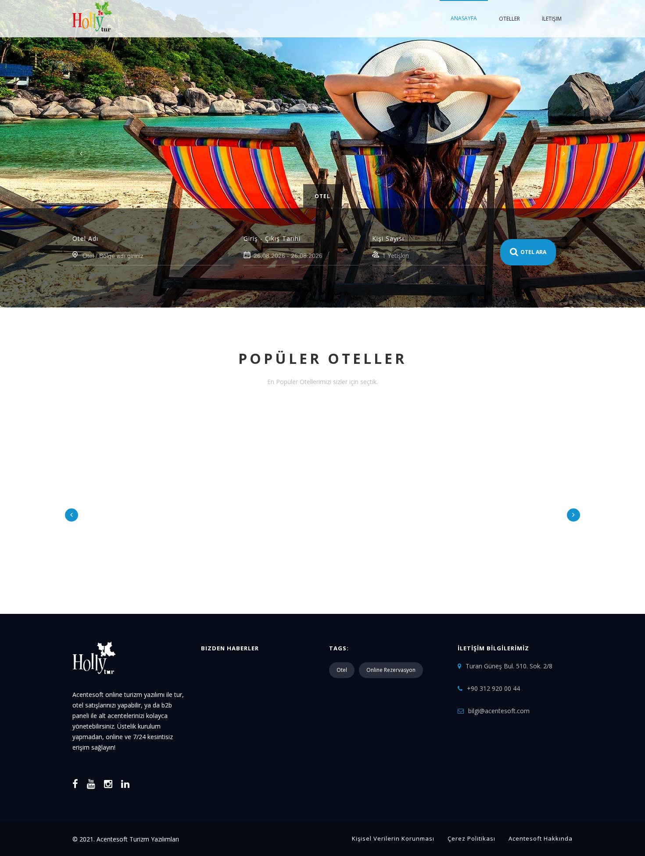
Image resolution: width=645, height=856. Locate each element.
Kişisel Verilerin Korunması (393, 838)
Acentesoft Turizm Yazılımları (138, 839)
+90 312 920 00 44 (493, 688)
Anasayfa (464, 18)
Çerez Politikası (471, 838)
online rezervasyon (391, 670)
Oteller (509, 18)
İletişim (552, 18)
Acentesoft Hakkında (541, 838)
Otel (322, 196)
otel (342, 670)
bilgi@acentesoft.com (499, 711)
